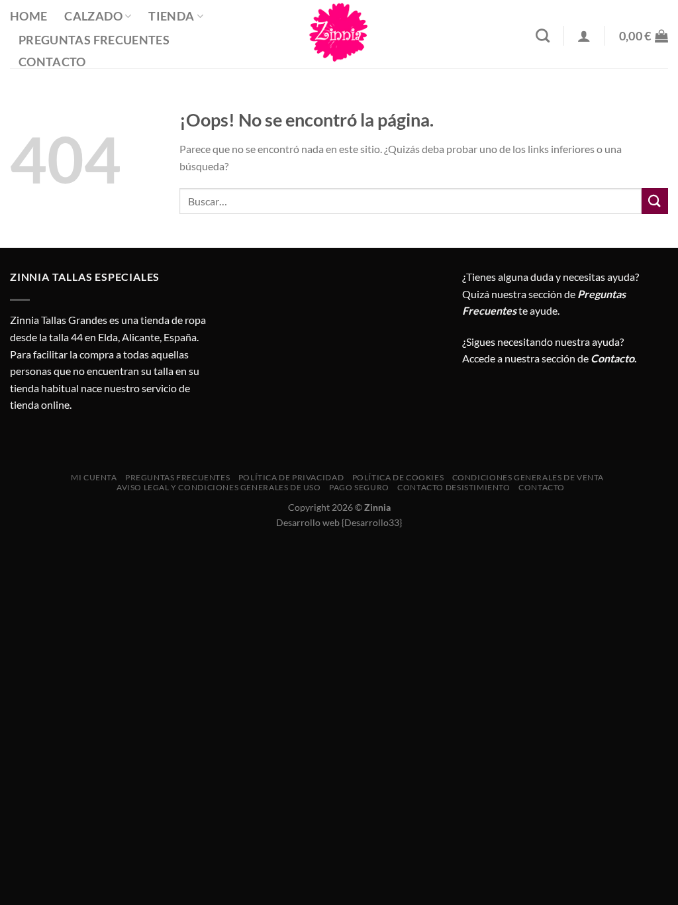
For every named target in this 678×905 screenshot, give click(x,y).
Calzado (93, 16)
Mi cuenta (94, 477)
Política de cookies (398, 477)
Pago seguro (359, 487)
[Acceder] (584, 35)
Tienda (171, 16)
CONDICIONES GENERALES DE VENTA (528, 477)
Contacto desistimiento (453, 487)
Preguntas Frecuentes (94, 40)
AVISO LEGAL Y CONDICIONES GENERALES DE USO (219, 487)
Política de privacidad (291, 477)
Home (28, 16)
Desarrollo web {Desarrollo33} (339, 522)
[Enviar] (655, 201)
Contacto (52, 62)
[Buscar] (543, 35)
